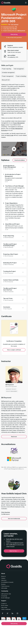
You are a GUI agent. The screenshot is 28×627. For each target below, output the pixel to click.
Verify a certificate (5, 609)
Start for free (13, 551)
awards (11, 582)
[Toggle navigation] (26, 3)
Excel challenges (5, 597)
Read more (14, 436)
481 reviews (14, 24)
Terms (2, 586)
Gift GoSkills (4, 588)
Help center (4, 607)
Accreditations (4, 582)
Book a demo (4, 605)
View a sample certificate (14, 349)
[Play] (14, 149)
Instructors (3, 580)
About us (3, 576)
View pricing (14, 34)
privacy (7, 586)
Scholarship (4, 595)
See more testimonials (14, 518)
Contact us (4, 603)
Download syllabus (20, 160)
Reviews (3, 584)
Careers (3, 578)
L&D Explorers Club (6, 593)
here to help (10, 135)
